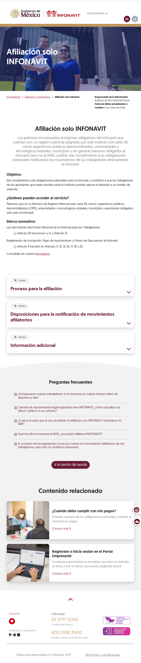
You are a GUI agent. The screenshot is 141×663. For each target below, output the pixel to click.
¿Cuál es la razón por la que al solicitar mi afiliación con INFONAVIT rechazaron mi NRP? (69, 422)
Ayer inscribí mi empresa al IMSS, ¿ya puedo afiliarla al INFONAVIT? (60, 434)
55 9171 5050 (64, 619)
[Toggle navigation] (127, 19)
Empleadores (96, 13)
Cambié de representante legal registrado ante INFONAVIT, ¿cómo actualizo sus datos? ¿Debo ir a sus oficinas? (69, 409)
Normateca (42, 254)
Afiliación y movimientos (37, 97)
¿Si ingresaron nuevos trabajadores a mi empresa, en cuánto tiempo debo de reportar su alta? (68, 396)
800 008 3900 (66, 632)
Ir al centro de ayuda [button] (70, 465)
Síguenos (14, 613)
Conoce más (60, 528)
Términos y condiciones (102, 655)
